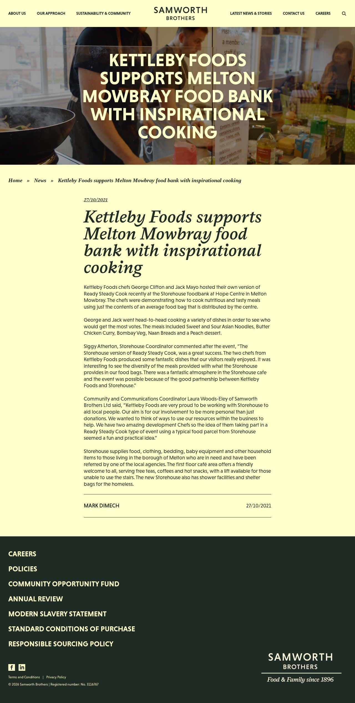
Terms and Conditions (24, 677)
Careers (323, 13)
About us (17, 13)
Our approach (51, 13)
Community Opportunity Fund (63, 584)
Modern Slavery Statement (57, 614)
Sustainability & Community (103, 13)
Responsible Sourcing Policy (60, 644)
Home (15, 180)
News (40, 180)
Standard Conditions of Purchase (71, 629)
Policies (22, 569)
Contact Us (294, 13)
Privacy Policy (56, 677)
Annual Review (35, 599)
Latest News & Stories (251, 13)
